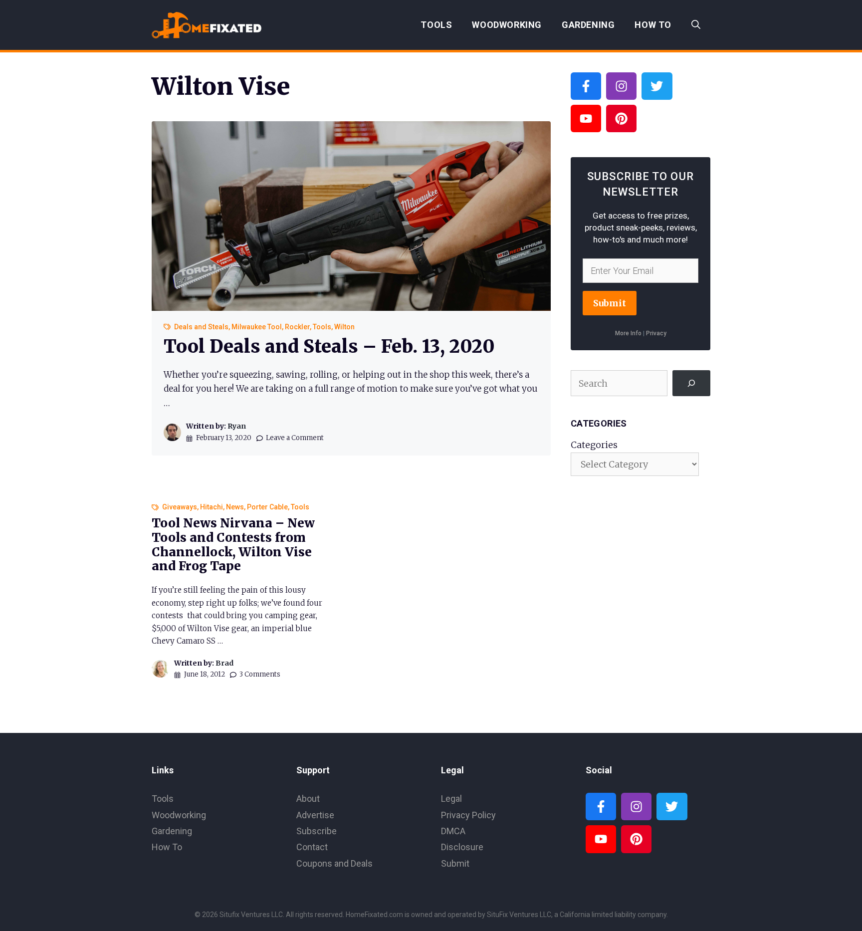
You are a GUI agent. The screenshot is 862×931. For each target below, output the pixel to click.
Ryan (236, 426)
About (308, 798)
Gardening (588, 24)
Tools (436, 24)
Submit (609, 303)
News (235, 507)
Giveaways (179, 507)
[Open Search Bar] (695, 25)
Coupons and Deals (334, 863)
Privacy (656, 333)
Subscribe (316, 831)
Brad (224, 663)
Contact (312, 847)
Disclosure (462, 847)
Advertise (315, 815)
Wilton (344, 327)
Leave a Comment (295, 438)
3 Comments (259, 674)
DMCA (453, 831)
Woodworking (507, 24)
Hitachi (211, 507)
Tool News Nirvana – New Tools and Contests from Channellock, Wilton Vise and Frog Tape (233, 544)
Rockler (297, 327)
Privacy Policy (468, 815)
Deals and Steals (201, 327)
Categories (594, 445)
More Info (628, 333)
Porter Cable (267, 507)
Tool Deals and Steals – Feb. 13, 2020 (329, 346)
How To (653, 24)
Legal (451, 798)
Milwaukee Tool (256, 327)
